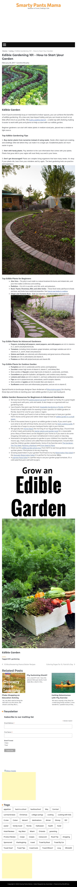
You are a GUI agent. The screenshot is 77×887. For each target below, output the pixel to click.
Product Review (10, 837)
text (7, 745)
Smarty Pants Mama (38, 5)
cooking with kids (64, 815)
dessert (25, 820)
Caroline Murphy (22, 63)
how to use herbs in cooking (58, 291)
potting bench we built (37, 400)
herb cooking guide (65, 424)
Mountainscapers (54, 389)
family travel (17, 826)
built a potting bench (37, 120)
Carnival (55, 809)
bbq (46, 809)
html (7, 743)
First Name (8, 732)
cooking (50, 815)
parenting (53, 831)
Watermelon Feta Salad (64, 453)
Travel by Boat (44, 842)
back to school (20, 809)
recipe (22, 837)
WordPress (65, 884)
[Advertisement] (38, 25)
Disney (57, 820)
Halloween (40, 826)
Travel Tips (21, 848)
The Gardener (67, 443)
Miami (32, 831)
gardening (15, 659)
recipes (31, 837)
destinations (37, 820)
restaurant (43, 837)
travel (32, 842)
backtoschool (36, 809)
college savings (37, 815)
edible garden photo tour (31, 448)
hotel (59, 826)
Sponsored (8, 842)
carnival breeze (9, 815)
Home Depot (28, 429)
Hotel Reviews (9, 831)
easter (6, 826)
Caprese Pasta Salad (20, 457)
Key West (22, 831)
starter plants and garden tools (46, 431)
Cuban (15, 820)
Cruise (6, 820)
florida (28, 826)
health (50, 826)
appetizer (7, 809)
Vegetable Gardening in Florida (51, 407)
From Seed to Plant (47, 445)
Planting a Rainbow (29, 445)
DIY (9, 659)
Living (4, 657)
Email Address (9, 723)
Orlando (42, 831)
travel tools (33, 848)
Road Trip (54, 837)
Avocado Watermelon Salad (24, 455)
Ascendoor (49, 884)
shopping (66, 837)
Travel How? (8, 848)
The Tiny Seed (16, 445)
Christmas (23, 815)
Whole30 (68, 848)
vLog (59, 848)
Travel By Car (59, 842)
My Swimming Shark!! (37, 675)
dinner (48, 820)
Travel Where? (47, 848)
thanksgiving (21, 842)
